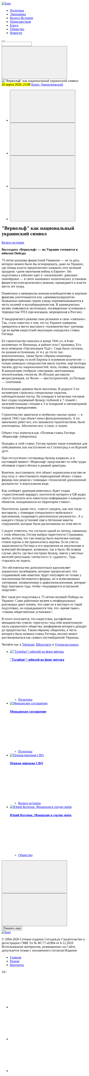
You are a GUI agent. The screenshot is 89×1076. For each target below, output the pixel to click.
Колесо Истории (21, 18)
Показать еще (12, 928)
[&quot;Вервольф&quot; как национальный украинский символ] (42, 106)
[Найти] (34, 62)
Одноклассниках (67, 644)
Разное (14, 961)
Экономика (18, 14)
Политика (17, 10)
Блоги (14, 25)
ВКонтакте (43, 644)
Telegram (28, 644)
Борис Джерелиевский (47, 84)
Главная (15, 957)
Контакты (17, 965)
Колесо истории (13, 242)
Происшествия (20, 21)
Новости (16, 33)
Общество (17, 29)
